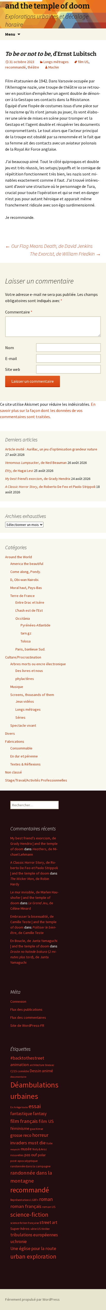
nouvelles (16, 1155)
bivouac (49, 1065)
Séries (20, 717)
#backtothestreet (27, 1058)
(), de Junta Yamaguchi (33, 957)
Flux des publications (26, 1009)
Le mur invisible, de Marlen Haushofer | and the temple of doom (34, 897)
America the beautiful (26, 563)
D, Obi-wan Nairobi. (24, 579)
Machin (53, 67)
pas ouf (30, 1154)
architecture (37, 1065)
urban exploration (33, 1256)
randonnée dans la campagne (30, 1166)
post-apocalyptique (24, 1161)
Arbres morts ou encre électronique (38, 664)
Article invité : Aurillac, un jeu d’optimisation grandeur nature (51, 449)
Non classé (13, 772)
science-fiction (29, 1215)
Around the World (18, 557)
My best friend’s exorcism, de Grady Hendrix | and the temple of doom (34, 843)
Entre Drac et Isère (29, 602)
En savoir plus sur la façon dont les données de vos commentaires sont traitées (47, 410)
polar (42, 1155)
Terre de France (22, 595)
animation (19, 1064)
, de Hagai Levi (19, 470)
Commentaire (18, 312)
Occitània (22, 618)
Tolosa (26, 641)
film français (24, 1121)
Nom (9, 347)
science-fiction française (24, 1223)
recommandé (15, 67)
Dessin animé (41, 1070)
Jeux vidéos (24, 701)
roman (46, 1199)
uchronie (18, 1241)
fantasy (40, 1113)
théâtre (33, 67)
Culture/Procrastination (23, 657)
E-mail (11, 358)
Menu (10, 34)
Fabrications (14, 741)
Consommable (21, 748)
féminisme (19, 1128)
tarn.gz (26, 633)
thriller (45, 1229)
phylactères (24, 678)
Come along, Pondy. (25, 571)
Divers (10, 733)
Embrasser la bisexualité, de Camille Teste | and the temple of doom (33, 922)
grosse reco (20, 1135)
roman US (48, 1207)
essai (35, 1106)
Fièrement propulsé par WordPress (32, 1299)
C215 (13, 1071)
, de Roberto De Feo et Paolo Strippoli (50, 486)
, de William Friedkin (65, 253)
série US (35, 1229)
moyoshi (15, 1149)
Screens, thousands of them (32, 694)
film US (83, 61)
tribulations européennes (34, 1235)
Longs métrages (56, 61)
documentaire (18, 1076)
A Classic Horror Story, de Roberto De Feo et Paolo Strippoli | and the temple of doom (34, 868)
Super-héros (20, 1228)
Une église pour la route (33, 1248)
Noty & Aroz (39, 1149)
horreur (40, 1135)
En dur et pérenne (24, 756)
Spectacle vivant (23, 725)
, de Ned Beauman (36, 462)
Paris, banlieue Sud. (30, 649)
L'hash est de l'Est (29, 610)
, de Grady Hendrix (37, 478)
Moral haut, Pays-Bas (26, 587)
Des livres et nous (29, 670)
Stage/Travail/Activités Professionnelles (36, 780)
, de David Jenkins (49, 246)
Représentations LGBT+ (24, 1200)
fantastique (21, 1113)
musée (26, 1148)
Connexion (18, 1001)
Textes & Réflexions (25, 764)
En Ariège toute (19, 1107)
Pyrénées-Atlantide (35, 625)
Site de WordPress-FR (27, 1025)
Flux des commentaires (28, 1017)
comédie (23, 1071)
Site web (12, 369)
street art (48, 1222)
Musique (16, 686)
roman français (25, 1206)
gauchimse (36, 1129)
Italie (49, 1143)
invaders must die (28, 1143)
